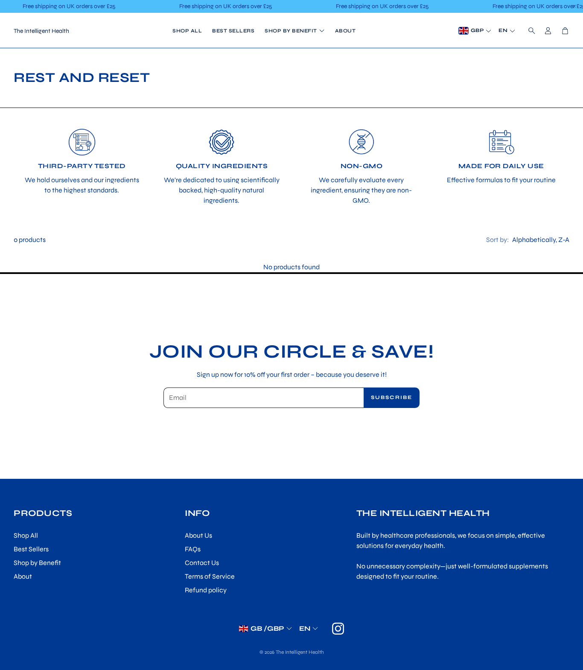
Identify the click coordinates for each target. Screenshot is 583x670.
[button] (529, 31)
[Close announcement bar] (574, 6)
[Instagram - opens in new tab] (338, 629)
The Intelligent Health (41, 31)
